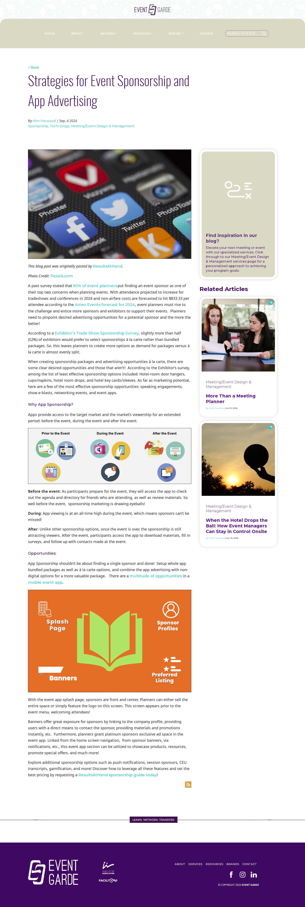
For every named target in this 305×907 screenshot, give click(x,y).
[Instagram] (242, 874)
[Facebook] (231, 874)
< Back (33, 67)
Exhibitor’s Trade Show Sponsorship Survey (97, 333)
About (76, 33)
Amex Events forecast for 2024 (105, 304)
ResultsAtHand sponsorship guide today (117, 775)
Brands (175, 33)
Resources (141, 33)
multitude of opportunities (156, 576)
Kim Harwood (44, 121)
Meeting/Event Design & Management (103, 126)
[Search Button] (264, 32)
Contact (206, 33)
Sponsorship (38, 126)
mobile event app (45, 582)
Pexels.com (62, 276)
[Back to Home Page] (152, 13)
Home (50, 33)
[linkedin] (254, 874)
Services (107, 33)
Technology (60, 126)
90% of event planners (95, 286)
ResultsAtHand (107, 266)
